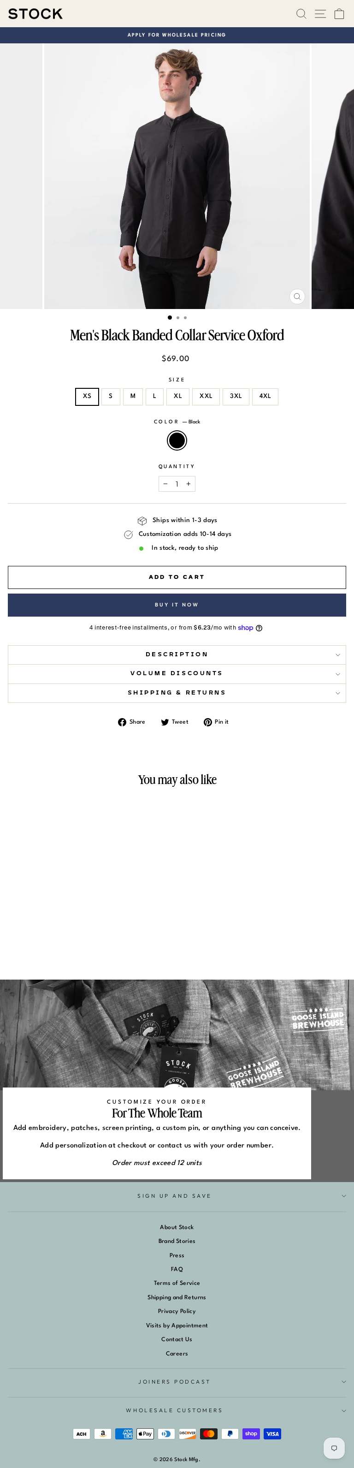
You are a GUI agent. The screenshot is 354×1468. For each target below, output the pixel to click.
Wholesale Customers (174, 1410)
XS (87, 396)
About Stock (177, 1227)
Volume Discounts (177, 673)
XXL (206, 396)
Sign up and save (174, 1195)
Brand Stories (177, 1241)
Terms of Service (177, 1283)
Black (177, 440)
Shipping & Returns (177, 692)
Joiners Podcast (174, 1381)
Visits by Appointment (177, 1326)
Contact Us (177, 1340)
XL (178, 396)
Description (177, 654)
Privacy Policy (177, 1311)
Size (177, 380)
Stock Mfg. (187, 1459)
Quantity (177, 467)
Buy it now (177, 604)
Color (177, 422)
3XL (236, 396)
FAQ (177, 1269)
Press (177, 1256)
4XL (265, 396)
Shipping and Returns (177, 1298)
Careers (177, 1354)
